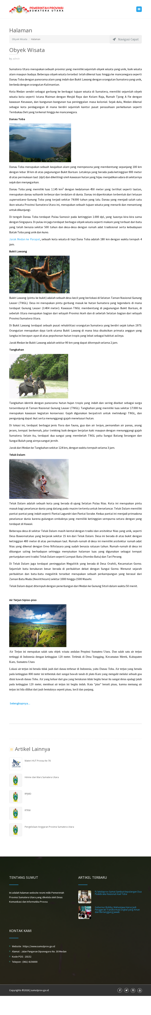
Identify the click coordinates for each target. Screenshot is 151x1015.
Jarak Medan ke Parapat (24, 239)
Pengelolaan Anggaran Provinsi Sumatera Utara (49, 826)
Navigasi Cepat (127, 39)
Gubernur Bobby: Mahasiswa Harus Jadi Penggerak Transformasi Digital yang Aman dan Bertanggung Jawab (117, 910)
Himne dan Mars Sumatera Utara (42, 777)
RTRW (28, 810)
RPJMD (28, 793)
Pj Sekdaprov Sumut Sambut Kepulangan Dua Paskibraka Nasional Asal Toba (118, 893)
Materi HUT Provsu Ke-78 (38, 760)
